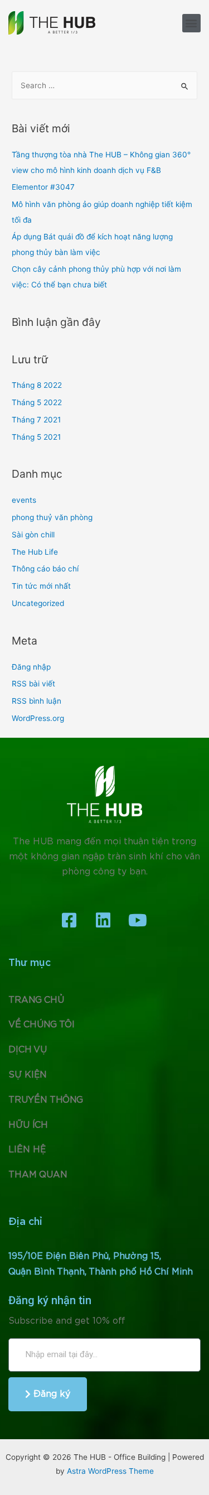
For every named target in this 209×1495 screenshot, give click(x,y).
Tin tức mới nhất (41, 585)
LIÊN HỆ (27, 1149)
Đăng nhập (31, 666)
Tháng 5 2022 (37, 402)
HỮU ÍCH (28, 1125)
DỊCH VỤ (27, 1049)
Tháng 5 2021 (36, 436)
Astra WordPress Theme (110, 1471)
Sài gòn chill (33, 534)
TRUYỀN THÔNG (45, 1099)
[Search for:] (104, 85)
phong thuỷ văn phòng (52, 517)
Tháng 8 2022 (37, 385)
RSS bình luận (36, 700)
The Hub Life (35, 551)
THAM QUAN (37, 1174)
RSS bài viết (33, 683)
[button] (191, 23)
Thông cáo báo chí (45, 568)
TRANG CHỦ (36, 1000)
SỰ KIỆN (27, 1074)
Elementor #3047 (43, 186)
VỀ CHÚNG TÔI (41, 1024)
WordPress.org (38, 718)
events (24, 500)
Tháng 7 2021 (36, 419)
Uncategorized (38, 603)
